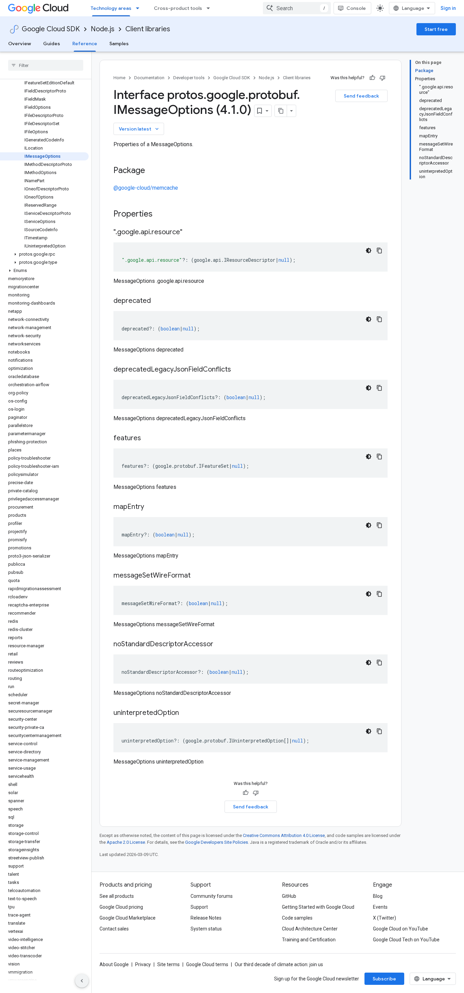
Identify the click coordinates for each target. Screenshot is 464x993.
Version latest (139, 129)
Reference (84, 43)
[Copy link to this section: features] (148, 438)
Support (199, 907)
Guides (51, 43)
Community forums (212, 896)
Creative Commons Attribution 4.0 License (284, 835)
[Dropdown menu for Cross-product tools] (210, 8)
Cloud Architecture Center (310, 928)
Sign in (448, 8)
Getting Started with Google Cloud (318, 907)
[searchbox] (45, 65)
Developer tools (188, 77)
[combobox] (297, 8)
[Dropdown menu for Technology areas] (139, 8)
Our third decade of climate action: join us (279, 964)
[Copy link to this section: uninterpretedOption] (186, 713)
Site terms (168, 964)
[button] (44, 254)
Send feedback (361, 96)
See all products (117, 896)
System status (206, 928)
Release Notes (206, 918)
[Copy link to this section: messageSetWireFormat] (197, 576)
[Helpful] (372, 78)
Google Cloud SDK (51, 29)
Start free (436, 29)
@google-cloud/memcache (145, 188)
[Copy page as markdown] (281, 111)
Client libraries (147, 29)
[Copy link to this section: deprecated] (157, 301)
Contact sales (114, 928)
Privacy (143, 964)
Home (119, 77)
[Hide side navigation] (82, 981)
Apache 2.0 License (126, 842)
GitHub (289, 896)
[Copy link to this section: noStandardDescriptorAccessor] (220, 644)
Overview (19, 43)
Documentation (149, 77)
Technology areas (111, 8)
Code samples (297, 918)
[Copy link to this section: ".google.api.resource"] (189, 232)
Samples (119, 43)
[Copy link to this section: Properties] (161, 214)
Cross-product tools (178, 8)
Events (380, 907)
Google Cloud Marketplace (128, 918)
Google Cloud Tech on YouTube (406, 939)
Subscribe (384, 979)
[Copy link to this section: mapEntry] (151, 507)
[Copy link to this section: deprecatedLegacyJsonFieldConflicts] (238, 370)
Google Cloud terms (207, 964)
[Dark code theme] (368, 250)
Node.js (102, 29)
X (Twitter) (384, 918)
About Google (114, 964)
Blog (377, 896)
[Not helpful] (382, 78)
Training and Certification (309, 939)
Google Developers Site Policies (216, 842)
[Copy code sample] (379, 250)
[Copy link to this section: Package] (152, 171)
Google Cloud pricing (121, 907)
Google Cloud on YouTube (400, 928)
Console (356, 8)
